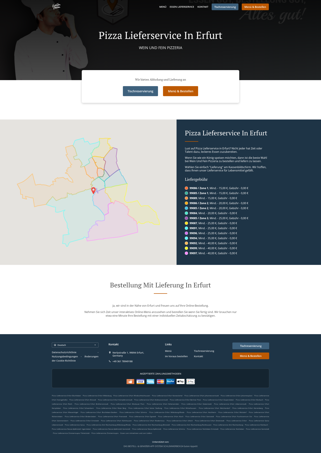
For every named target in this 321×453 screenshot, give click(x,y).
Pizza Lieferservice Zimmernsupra (105, 433)
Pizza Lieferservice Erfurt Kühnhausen (116, 420)
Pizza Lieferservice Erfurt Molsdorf (232, 412)
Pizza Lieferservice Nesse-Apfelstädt (146, 429)
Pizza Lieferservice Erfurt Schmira (133, 412)
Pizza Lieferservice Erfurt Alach (170, 416)
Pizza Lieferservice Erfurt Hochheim (201, 412)
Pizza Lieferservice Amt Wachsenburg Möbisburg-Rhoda (109, 425)
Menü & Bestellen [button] (255, 7)
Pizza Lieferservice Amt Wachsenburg (228, 425)
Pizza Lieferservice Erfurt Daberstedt (196, 404)
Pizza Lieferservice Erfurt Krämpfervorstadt (115, 400)
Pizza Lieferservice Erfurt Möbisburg (97, 395)
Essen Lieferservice (182, 6)
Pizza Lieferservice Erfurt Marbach (249, 400)
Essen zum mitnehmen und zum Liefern (136, 433)
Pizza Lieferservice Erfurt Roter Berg (111, 408)
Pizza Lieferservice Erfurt (237, 420)
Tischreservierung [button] (225, 7)
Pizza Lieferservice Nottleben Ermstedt (203, 429)
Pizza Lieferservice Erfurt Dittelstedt (210, 420)
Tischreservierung (204, 351)
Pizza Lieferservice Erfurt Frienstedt (112, 416)
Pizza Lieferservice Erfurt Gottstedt (199, 416)
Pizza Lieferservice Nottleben (232, 429)
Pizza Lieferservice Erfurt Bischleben (66, 395)
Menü (162, 6)
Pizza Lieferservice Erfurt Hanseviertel (167, 395)
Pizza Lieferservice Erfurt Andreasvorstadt (151, 400)
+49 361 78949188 (123, 361)
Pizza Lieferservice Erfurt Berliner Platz (185, 400)
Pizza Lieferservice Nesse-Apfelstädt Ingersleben (71, 429)
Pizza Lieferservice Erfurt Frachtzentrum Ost (234, 416)
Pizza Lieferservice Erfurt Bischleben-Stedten (99, 412)
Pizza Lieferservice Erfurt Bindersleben (80, 416)
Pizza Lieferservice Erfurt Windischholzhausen (131, 395)
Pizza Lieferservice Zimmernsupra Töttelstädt (71, 433)
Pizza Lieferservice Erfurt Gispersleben (218, 400)
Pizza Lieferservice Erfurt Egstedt (142, 416)
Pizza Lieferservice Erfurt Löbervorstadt (230, 404)
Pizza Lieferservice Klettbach (256, 425)
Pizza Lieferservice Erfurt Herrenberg (247, 408)
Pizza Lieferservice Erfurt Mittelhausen (180, 408)
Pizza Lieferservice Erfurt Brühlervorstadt (91, 404)
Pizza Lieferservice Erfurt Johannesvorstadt (201, 395)
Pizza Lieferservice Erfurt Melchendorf (214, 408)
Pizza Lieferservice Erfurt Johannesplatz (236, 395)
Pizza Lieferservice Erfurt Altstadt (82, 400)
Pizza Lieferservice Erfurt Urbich (180, 420)
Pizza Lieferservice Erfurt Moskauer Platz (127, 404)
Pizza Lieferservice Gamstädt (257, 429)
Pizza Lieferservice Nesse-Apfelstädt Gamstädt (111, 429)
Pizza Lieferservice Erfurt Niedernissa (149, 420)
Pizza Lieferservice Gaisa (75, 425)
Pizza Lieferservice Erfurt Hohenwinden (163, 404)
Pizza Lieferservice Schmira (174, 429)
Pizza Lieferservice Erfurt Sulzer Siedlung (145, 408)
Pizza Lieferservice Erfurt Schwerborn (78, 408)
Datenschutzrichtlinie (64, 352)
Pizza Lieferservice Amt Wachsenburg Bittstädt (151, 425)
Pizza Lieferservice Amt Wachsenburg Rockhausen (191, 425)
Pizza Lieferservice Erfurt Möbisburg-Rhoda (166, 412)
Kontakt (202, 6)
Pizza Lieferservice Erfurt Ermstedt (85, 420)
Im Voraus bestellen (176, 356)
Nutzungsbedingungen (65, 356)
